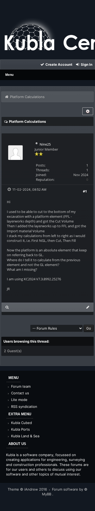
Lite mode (18, 400)
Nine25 (45, 144)
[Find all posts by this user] (7, 307)
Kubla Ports (20, 429)
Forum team (20, 386)
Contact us (19, 393)
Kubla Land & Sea (24, 436)
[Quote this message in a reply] (88, 307)
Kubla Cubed (21, 423)
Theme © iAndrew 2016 (28, 489)
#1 (85, 191)
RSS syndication (23, 406)
